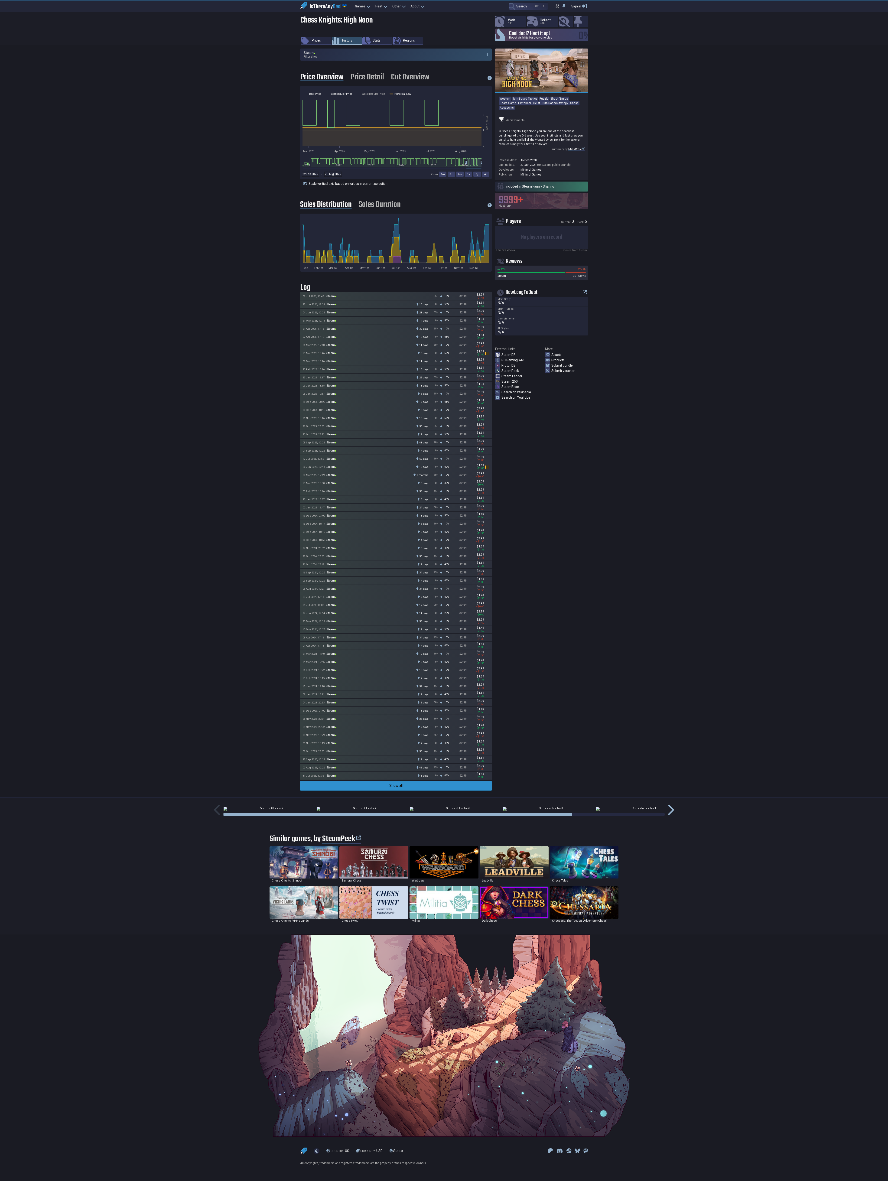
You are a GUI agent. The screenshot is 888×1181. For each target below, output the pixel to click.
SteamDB (508, 355)
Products (558, 360)
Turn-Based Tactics (525, 98)
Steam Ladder (511, 376)
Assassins (507, 107)
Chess (574, 103)
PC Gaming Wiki (512, 360)
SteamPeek (510, 371)
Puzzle (544, 98)
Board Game (508, 103)
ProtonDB (508, 365)
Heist (536, 103)
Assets (556, 355)
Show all (396, 785)
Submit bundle (562, 365)
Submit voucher (563, 371)
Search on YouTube (515, 397)
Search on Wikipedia (516, 392)
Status (398, 1151)
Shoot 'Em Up (559, 98)
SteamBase (510, 387)
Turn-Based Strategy (555, 103)
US (340, 1151)
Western (505, 98)
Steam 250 (509, 381)
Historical (524, 103)
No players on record (541, 237)
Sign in (576, 6)
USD (371, 1151)
